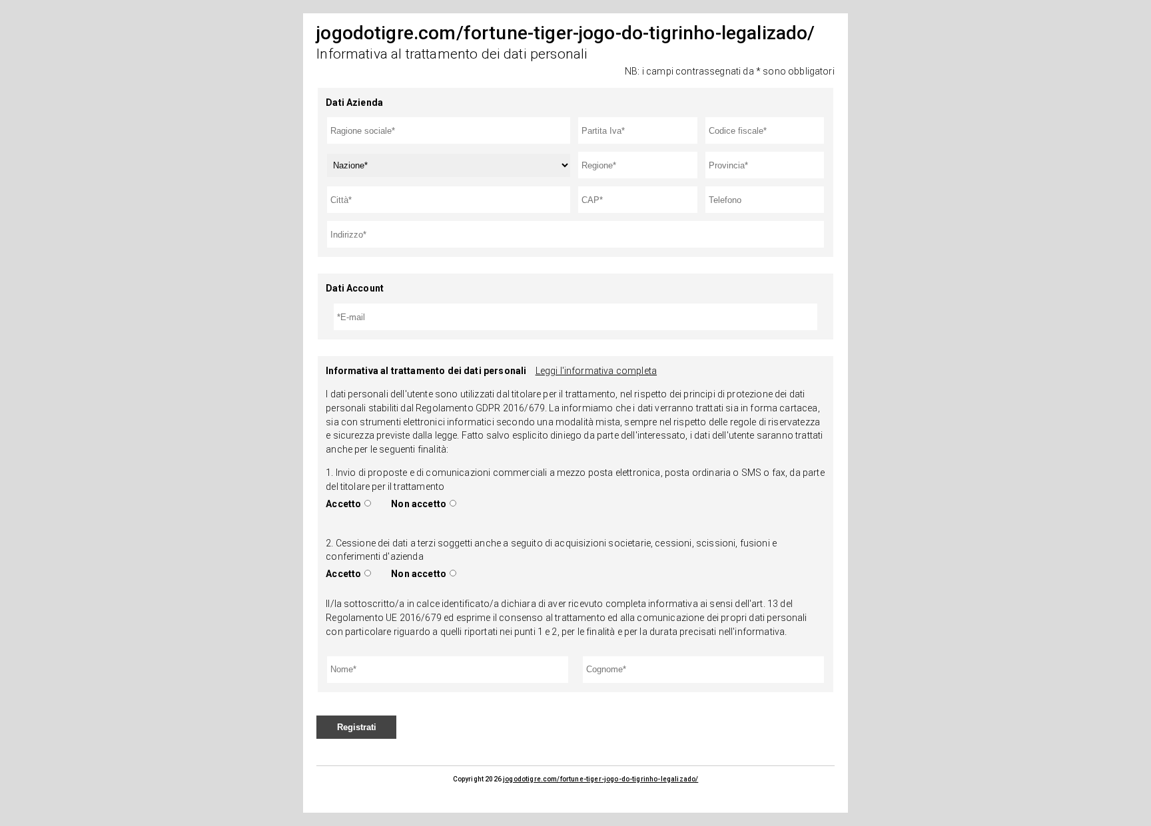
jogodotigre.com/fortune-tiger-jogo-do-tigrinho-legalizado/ (600, 779)
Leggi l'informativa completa (596, 370)
